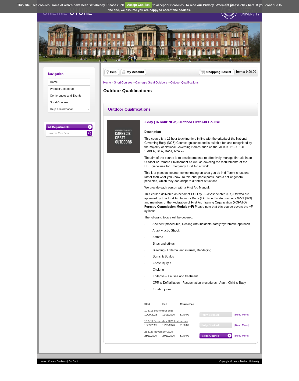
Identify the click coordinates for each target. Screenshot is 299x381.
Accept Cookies (138, 5)
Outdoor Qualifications (184, 82)
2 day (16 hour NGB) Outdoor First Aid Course (182, 122)
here (251, 5)
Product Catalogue (62, 88)
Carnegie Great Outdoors (151, 82)
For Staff (73, 361)
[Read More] (242, 314)
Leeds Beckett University (246, 361)
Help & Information (62, 109)
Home (54, 82)
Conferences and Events (65, 95)
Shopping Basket (218, 72)
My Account (135, 72)
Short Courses (59, 102)
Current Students (57, 361)
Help (113, 72)
